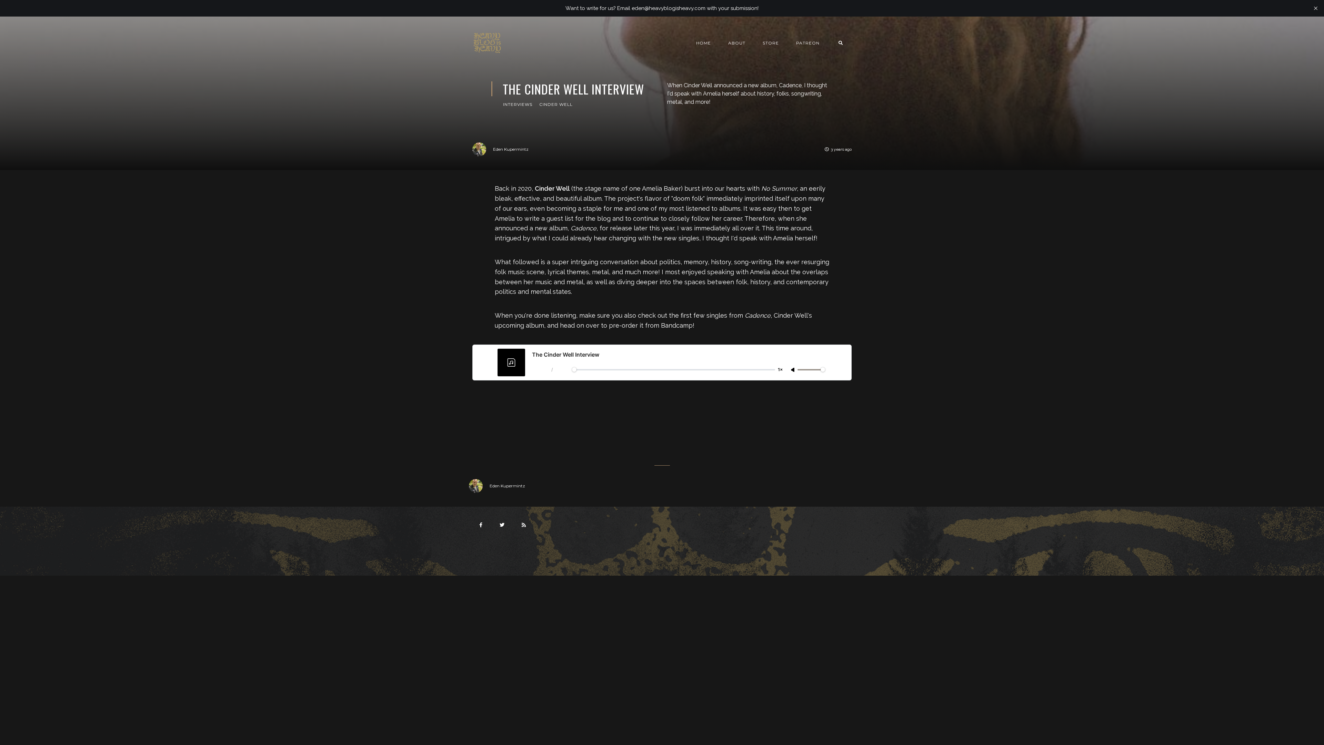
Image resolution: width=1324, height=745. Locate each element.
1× (780, 370)
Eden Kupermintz (511, 149)
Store (771, 43)
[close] (1315, 8)
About (736, 43)
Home (703, 43)
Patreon (808, 43)
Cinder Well (556, 104)
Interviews (517, 104)
